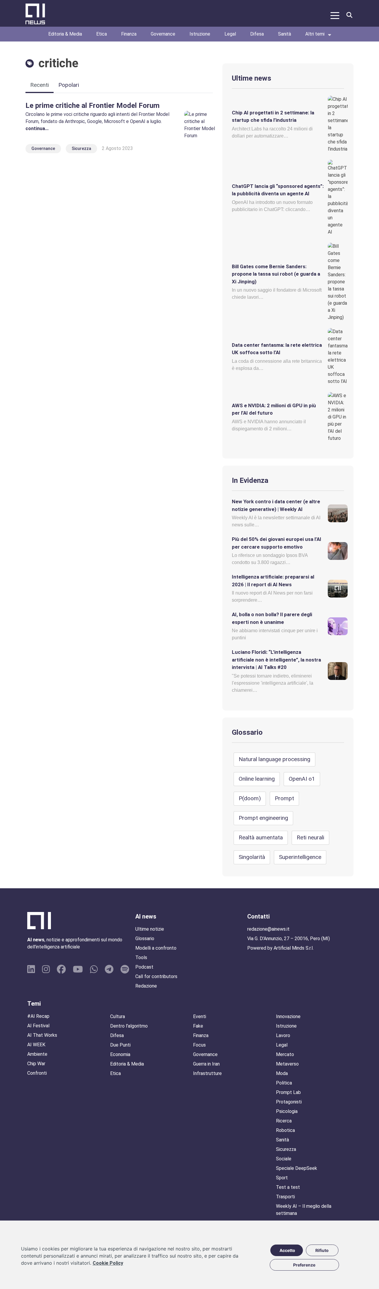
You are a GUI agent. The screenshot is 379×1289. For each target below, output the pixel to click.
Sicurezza (81, 148)
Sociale (283, 1159)
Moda (282, 1073)
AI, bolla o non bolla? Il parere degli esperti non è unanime (272, 618)
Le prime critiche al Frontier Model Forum (92, 105)
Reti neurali (310, 837)
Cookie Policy (108, 1263)
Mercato (285, 1054)
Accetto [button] (287, 1250)
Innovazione (288, 1016)
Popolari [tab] (68, 85)
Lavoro (283, 1035)
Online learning (257, 778)
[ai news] (34, 15)
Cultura (117, 1016)
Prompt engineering (263, 817)
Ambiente (37, 1054)
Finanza (128, 34)
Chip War (36, 1063)
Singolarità (252, 857)
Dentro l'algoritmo (129, 1026)
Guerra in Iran (206, 1064)
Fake (198, 1026)
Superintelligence (300, 857)
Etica (101, 34)
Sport (282, 1178)
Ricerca (284, 1121)
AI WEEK (36, 1044)
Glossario (247, 732)
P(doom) (250, 798)
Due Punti (120, 1045)
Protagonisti (289, 1102)
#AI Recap (38, 1016)
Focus (199, 1045)
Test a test (288, 1187)
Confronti (37, 1073)
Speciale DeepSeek (296, 1168)
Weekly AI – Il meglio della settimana (303, 1209)
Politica (284, 1083)
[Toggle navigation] (335, 15)
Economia (120, 1054)
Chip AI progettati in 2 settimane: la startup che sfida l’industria (273, 116)
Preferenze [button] (304, 1264)
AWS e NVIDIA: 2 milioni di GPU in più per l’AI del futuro (274, 409)
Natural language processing (274, 759)
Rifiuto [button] (322, 1250)
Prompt (284, 798)
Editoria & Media (65, 34)
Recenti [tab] (39, 85)
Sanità (284, 34)
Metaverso (287, 1064)
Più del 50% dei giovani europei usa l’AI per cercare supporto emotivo (276, 543)
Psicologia (287, 1111)
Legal (230, 34)
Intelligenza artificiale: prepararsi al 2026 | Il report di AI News (273, 580)
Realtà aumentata (261, 837)
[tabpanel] (119, 128)
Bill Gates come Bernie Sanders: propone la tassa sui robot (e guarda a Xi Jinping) (276, 274)
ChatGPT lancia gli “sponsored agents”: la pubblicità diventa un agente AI (278, 190)
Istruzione (200, 34)
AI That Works (42, 1035)
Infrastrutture (207, 1073)
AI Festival (38, 1025)
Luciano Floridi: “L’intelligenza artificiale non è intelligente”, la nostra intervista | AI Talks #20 (276, 659)
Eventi (199, 1016)
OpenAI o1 (302, 778)
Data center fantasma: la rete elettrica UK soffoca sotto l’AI (277, 349)
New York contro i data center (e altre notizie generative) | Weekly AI (276, 505)
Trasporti (285, 1196)
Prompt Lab (288, 1092)
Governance (163, 34)
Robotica (285, 1130)
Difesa (257, 34)
